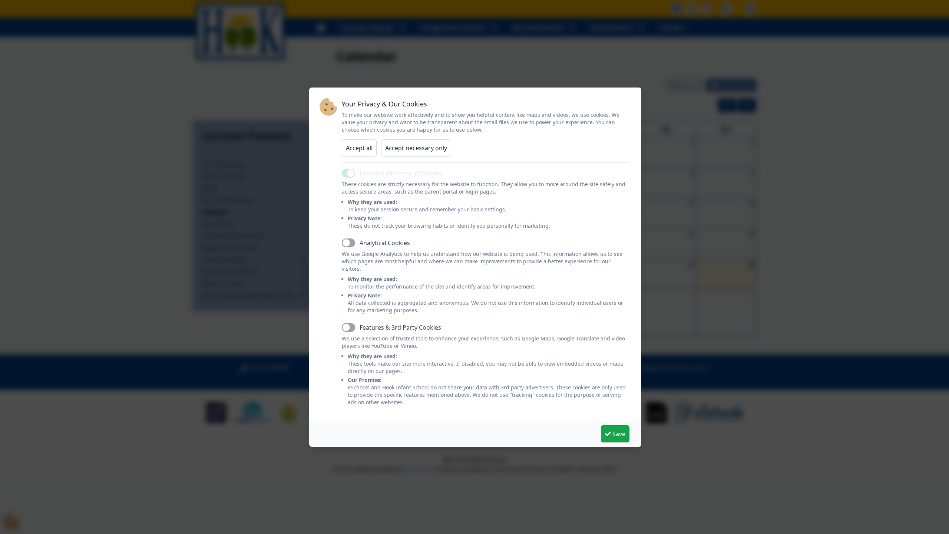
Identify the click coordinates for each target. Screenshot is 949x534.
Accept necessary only (416, 148)
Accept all (359, 148)
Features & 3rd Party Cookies (400, 327)
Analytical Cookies (385, 243)
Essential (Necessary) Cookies (401, 173)
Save (618, 434)
